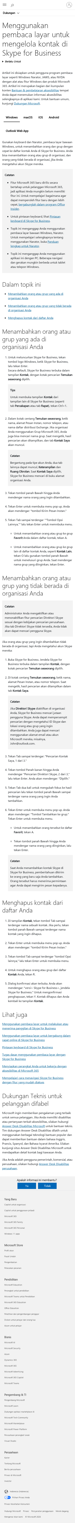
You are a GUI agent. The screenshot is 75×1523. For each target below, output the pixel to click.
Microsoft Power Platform (15, 1429)
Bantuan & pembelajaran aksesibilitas (35, 90)
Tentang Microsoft (12, 1463)
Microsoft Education (13, 1284)
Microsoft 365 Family (13, 1222)
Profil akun (9, 1250)
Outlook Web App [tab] (17, 131)
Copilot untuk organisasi (15, 1204)
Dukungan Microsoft (27, 103)
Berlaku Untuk (13, 61)
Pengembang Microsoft (14, 1400)
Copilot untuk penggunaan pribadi (19, 1210)
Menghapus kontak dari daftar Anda (30, 318)
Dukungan (9, 13)
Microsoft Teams (11, 1383)
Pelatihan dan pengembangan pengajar (21, 1314)
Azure (6, 1354)
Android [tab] (54, 117)
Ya (26, 1186)
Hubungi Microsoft (12, 1511)
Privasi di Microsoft (12, 1475)
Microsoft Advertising (13, 1371)
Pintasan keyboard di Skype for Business (27, 1047)
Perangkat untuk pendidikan (16, 1290)
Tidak (47, 1186)
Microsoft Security (12, 1348)
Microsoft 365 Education (15, 1302)
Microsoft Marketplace (14, 1423)
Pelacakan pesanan (12, 1268)
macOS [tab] (28, 117)
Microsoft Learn (11, 1405)
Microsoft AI (9, 1342)
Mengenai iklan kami (13, 1516)
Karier (7, 1457)
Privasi (26, 1511)
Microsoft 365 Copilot (13, 1377)
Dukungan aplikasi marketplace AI (19, 1411)
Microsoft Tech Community (16, 1417)
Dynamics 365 (10, 1360)
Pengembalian (10, 1262)
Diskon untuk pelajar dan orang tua (19, 1319)
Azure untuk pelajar (13, 1325)
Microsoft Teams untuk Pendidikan (19, 1296)
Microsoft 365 (10, 1216)
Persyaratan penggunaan (42, 1511)
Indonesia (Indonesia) (19, 1491)
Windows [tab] (12, 117)
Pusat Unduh (10, 1256)
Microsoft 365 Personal (14, 1227)
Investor (7, 1481)
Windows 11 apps (12, 1233)
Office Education (11, 1308)
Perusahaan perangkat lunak (16, 1435)
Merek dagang (62, 1511)
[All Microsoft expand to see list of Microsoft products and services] (4, 5)
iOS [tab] (40, 117)
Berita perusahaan (12, 1469)
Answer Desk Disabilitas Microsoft (23, 1126)
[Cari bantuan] (13, 5)
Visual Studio (10, 1440)
